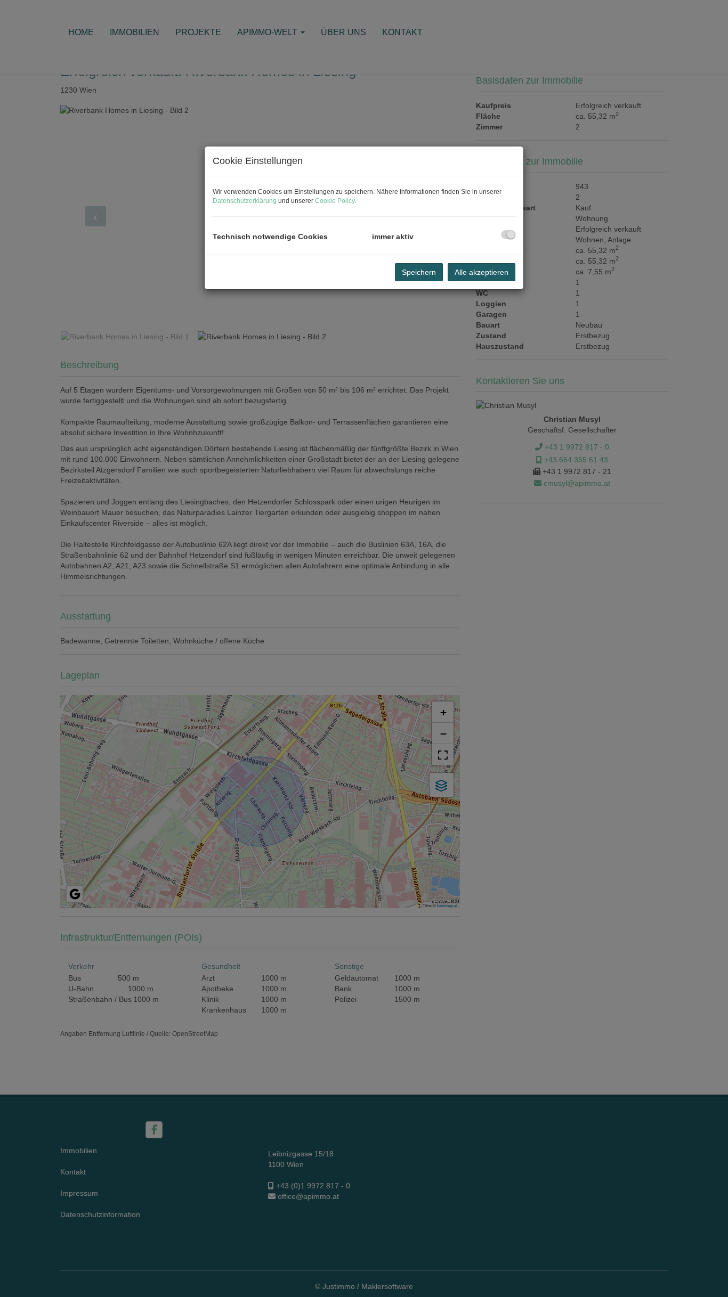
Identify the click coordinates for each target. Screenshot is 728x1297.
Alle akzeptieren (481, 272)
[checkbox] (508, 234)
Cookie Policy (334, 201)
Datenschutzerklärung (245, 201)
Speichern (419, 272)
